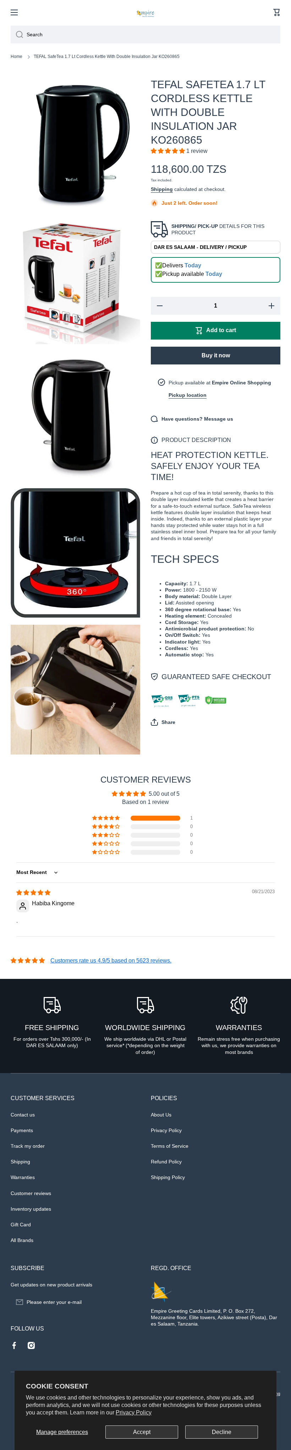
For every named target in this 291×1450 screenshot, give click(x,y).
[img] (33, 893)
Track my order (28, 1146)
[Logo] (145, 12)
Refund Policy (166, 1161)
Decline (221, 1432)
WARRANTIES (239, 1027)
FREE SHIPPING (52, 1027)
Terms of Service (169, 1146)
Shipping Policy (168, 1177)
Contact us (23, 1115)
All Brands (22, 1240)
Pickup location (188, 395)
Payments (22, 1130)
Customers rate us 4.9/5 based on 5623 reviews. (110, 961)
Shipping (162, 189)
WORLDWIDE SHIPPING (145, 1027)
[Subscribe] (131, 1302)
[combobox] (145, 34)
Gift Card (21, 1224)
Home (16, 56)
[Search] (17, 34)
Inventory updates (31, 1209)
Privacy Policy (134, 1412)
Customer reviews (31, 1193)
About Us (161, 1115)
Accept (141, 1432)
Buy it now (216, 355)
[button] (276, 12)
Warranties (23, 1177)
